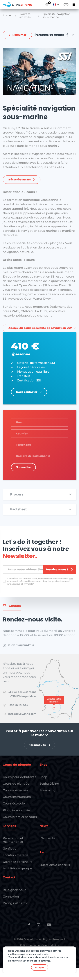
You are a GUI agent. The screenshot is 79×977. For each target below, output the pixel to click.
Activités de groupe (17, 868)
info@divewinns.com (22, 713)
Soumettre (23, 467)
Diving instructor (15, 903)
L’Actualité (47, 838)
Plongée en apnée (16, 810)
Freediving (47, 790)
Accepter (39, 967)
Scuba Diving (49, 783)
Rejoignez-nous (14, 890)
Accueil (7, 15)
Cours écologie (14, 803)
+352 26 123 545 (18, 705)
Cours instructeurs (17, 797)
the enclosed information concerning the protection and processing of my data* (40, 581)
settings (45, 960)
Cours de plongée (16, 783)
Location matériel (16, 855)
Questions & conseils (55, 865)
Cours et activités (24, 16)
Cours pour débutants (19, 777)
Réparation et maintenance (13, 839)
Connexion (11, 896)
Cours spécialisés (15, 790)
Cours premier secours (20, 817)
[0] (47, 4)
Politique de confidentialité (38, 945)
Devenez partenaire (18, 862)
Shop (43, 777)
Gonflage (9, 848)
